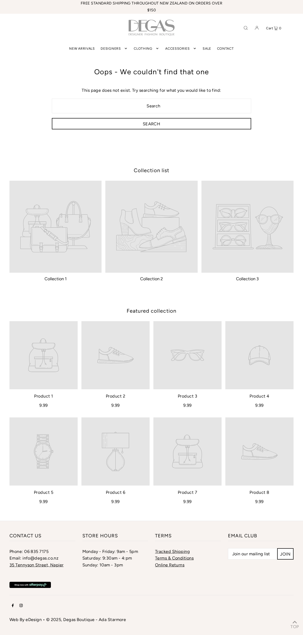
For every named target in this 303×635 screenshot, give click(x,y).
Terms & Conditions (174, 558)
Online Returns (169, 565)
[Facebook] (13, 605)
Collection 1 (56, 278)
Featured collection (151, 311)
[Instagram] (21, 605)
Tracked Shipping (172, 551)
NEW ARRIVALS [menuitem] (82, 48)
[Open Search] (245, 27)
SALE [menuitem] (207, 48)
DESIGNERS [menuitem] (111, 48)
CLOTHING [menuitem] (143, 48)
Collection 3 (247, 278)
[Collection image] (55, 227)
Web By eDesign (25, 619)
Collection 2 (151, 278)
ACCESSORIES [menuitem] (177, 48)
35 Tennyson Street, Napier (36, 565)
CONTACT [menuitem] (225, 48)
